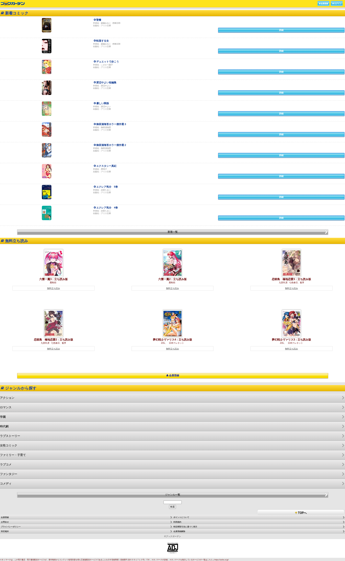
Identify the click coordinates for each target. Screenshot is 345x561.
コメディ (6, 483)
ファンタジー (8, 474)
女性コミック (8, 445)
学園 (3, 416)
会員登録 (324, 3)
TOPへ (302, 512)
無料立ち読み (53, 288)
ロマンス (6, 407)
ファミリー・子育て (13, 454)
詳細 (281, 30)
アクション (7, 397)
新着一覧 (173, 231)
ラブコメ (6, 464)
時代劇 (4, 426)
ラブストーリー (10, 435)
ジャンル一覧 (172, 494)
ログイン (337, 3)
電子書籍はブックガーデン (13, 3)
